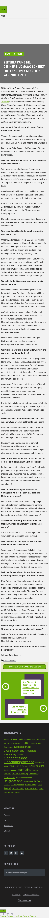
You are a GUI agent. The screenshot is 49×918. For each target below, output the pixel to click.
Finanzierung (10, 754)
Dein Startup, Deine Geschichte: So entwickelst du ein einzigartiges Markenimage (31, 687)
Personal (9, 777)
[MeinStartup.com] (12, 5)
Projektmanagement (24, 777)
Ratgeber (10, 781)
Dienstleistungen (13, 54)
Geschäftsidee (9, 661)
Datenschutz (8, 747)
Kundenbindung (10, 770)
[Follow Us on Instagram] (16, 853)
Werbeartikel (15, 792)
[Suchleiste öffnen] (3, 16)
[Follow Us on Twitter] (11, 853)
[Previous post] (5, 686)
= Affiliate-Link (24, 901)
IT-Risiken (24, 766)
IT (17, 766)
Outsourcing (34, 774)
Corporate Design (36, 743)
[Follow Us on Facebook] (6, 853)
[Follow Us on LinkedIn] (22, 853)
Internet (12, 766)
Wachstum (8, 826)
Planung (7, 815)
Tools (40, 785)
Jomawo (5, 102)
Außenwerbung (30, 739)
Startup (7, 785)
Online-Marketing (20, 773)
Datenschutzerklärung (31, 895)
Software (38, 781)
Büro (25, 743)
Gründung (8, 820)
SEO (19, 781)
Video (41, 789)
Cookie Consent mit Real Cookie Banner (18, 916)
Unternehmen (18, 789)
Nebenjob (7, 774)
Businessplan (15, 743)
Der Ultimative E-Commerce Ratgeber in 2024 (19, 709)
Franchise (20, 754)
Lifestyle (7, 831)
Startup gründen (17, 785)
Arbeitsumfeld (17, 739)
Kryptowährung (36, 766)
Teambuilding (31, 784)
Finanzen (31, 750)
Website (7, 792)
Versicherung (31, 788)
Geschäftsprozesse (19, 762)
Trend (7, 788)
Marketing (24, 769)
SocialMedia (28, 781)
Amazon (6, 739)
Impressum (16, 895)
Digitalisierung (22, 746)
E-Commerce (11, 750)
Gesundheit (39, 763)
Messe (35, 770)
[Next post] (43, 708)
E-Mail (22, 751)
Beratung (41, 739)
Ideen (6, 766)
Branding (7, 743)
